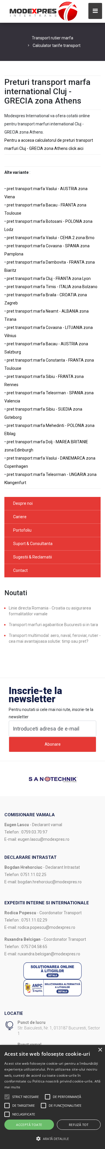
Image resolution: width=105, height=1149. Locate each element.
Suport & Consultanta (32, 543)
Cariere (20, 516)
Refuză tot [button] (79, 1124)
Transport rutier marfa (52, 38)
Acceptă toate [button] (29, 1124)
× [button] (100, 1050)
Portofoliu (22, 530)
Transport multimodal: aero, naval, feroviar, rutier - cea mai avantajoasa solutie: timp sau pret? (55, 638)
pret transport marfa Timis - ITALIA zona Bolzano (52, 286)
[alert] (52, 1097)
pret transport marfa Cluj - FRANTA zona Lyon (49, 278)
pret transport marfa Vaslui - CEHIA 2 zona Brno (50, 237)
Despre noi (23, 503)
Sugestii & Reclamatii (32, 557)
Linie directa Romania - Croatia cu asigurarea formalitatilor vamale (50, 611)
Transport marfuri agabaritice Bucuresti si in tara (53, 624)
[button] (7, 1097)
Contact (20, 570)
